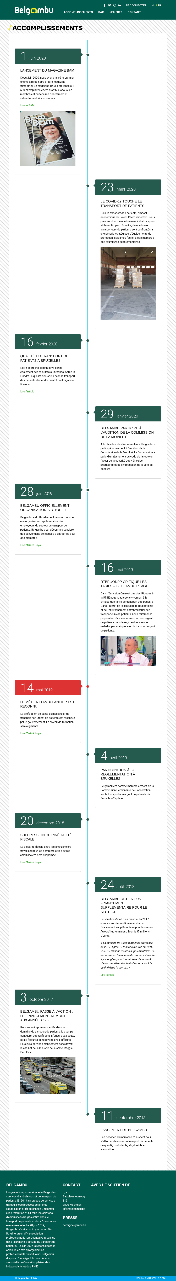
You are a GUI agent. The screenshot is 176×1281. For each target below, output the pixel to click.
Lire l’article (27, 391)
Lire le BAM (27, 105)
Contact (134, 12)
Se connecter (136, 5)
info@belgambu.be (74, 1208)
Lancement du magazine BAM (47, 70)
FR (159, 5)
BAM (101, 12)
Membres (116, 12)
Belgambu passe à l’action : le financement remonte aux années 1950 (46, 1016)
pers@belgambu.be (74, 1225)
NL (153, 5)
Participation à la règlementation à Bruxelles (118, 774)
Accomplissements (78, 12)
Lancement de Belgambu (124, 1130)
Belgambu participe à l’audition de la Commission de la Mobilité (127, 432)
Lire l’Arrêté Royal (30, 545)
